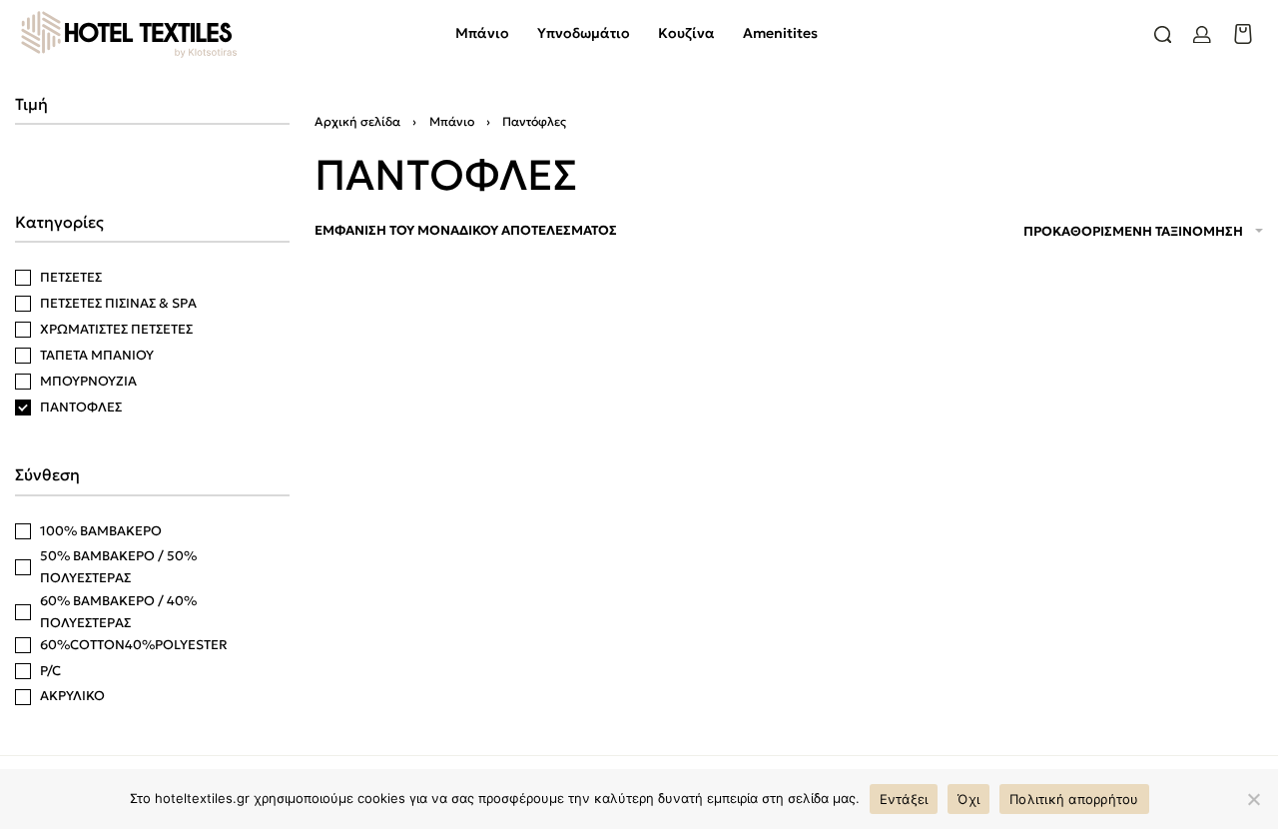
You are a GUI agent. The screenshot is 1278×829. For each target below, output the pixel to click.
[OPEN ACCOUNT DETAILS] (1202, 35)
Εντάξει (904, 799)
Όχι (968, 799)
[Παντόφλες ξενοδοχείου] (465, 484)
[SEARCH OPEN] (1163, 35)
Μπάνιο (451, 121)
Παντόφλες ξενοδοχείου (415, 663)
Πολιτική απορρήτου (1074, 799)
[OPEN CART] (1243, 34)
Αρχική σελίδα (357, 121)
